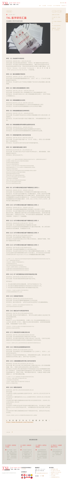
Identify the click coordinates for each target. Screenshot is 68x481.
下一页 (59, 11)
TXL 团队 (53, 475)
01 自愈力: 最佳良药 (26, 446)
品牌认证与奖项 (55, 14)
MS (61, 2)
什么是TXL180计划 (55, 470)
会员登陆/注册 (54, 469)
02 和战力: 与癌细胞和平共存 (56, 446)
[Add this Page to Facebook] (12, 432)
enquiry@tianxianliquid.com (42, 473)
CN (65, 2)
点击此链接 (23, 468)
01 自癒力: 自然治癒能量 (41, 446)
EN (63, 2)
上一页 (54, 11)
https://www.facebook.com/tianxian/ (19, 422)
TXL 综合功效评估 (56, 25)
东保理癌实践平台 (55, 477)
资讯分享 (9, 11)
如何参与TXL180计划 (56, 472)
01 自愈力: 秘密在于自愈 (10, 446)
